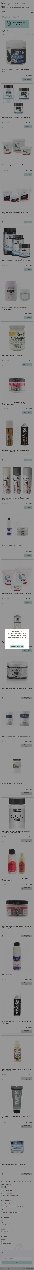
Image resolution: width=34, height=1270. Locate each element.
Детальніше (17, 642)
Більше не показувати (17, 646)
